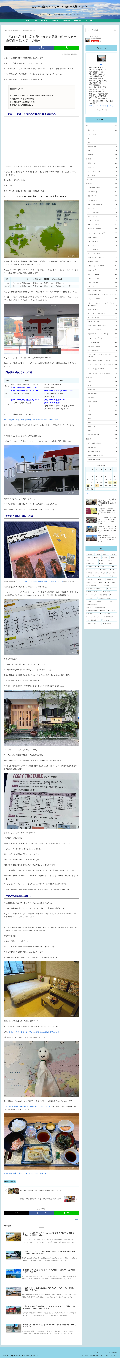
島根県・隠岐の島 (10, 1181)
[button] (115, 30)
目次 (15, 88)
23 (88, 486)
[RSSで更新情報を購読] (105, 110)
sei (101, 64)
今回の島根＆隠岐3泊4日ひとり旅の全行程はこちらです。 (26, 1173)
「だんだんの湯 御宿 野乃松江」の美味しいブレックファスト (27, 1106)
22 (115, 483)
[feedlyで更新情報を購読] (102, 110)
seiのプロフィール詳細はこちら (101, 106)
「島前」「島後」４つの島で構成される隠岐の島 (32, 95)
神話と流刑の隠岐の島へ (22, 105)
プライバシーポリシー (100, 1352)
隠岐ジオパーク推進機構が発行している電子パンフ (43, 581)
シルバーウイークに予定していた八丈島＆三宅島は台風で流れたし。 (35, 1032)
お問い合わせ (113, 1352)
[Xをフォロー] (97, 110)
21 (110, 483)
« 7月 (88, 494)
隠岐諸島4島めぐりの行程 (23, 99)
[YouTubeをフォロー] (100, 110)
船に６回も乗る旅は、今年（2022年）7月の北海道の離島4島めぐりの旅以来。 (34, 420)
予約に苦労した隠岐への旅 (23, 102)
